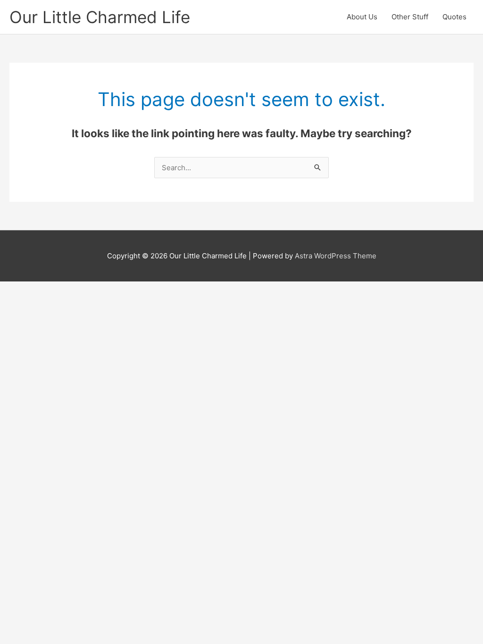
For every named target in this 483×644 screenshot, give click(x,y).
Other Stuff (409, 16)
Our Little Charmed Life (99, 17)
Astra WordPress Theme (335, 255)
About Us (362, 16)
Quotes (454, 16)
